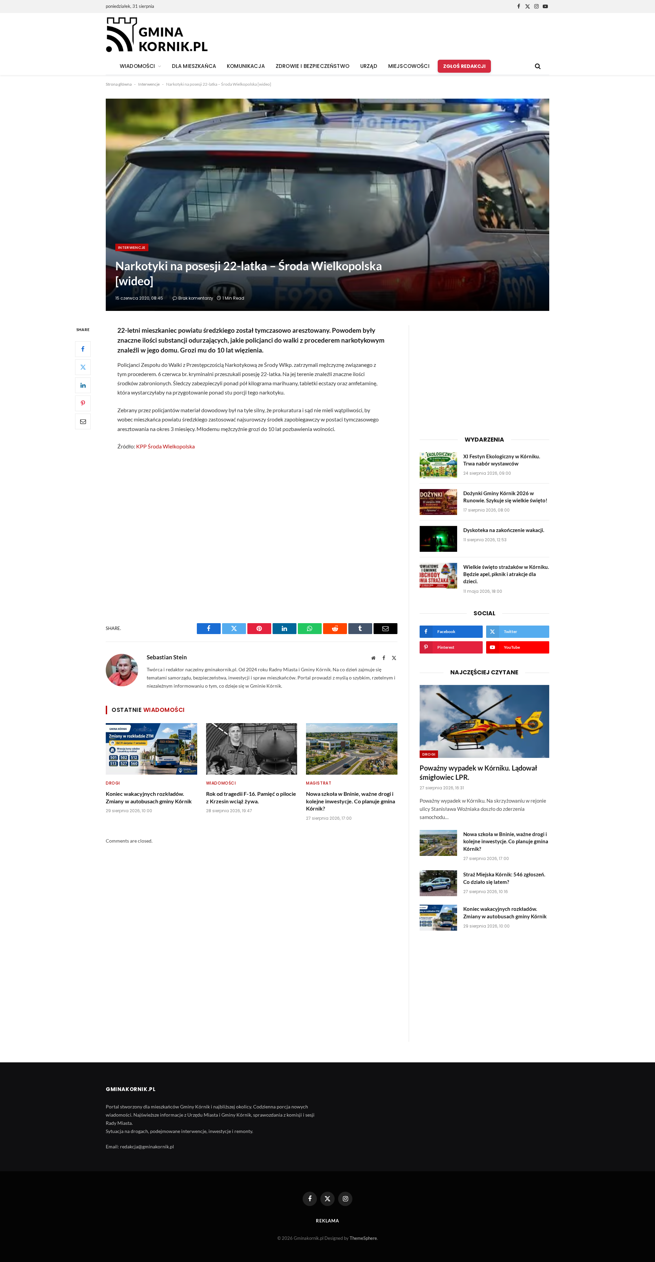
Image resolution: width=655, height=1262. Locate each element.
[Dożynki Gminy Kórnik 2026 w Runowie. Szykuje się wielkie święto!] (438, 502)
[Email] (83, 421)
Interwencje (149, 84)
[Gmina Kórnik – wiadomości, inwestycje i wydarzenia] (157, 35)
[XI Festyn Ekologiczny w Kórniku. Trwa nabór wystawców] (438, 465)
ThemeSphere (363, 1238)
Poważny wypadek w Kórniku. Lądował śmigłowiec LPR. (478, 772)
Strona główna (119, 84)
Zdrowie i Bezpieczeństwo (312, 66)
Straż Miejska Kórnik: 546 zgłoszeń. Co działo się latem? (504, 878)
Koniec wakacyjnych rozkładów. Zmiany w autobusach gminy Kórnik (149, 797)
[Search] (537, 66)
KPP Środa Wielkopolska (165, 446)
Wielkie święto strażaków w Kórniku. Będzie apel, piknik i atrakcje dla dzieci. (506, 574)
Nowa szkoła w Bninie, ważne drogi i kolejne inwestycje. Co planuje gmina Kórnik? (350, 801)
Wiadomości (221, 783)
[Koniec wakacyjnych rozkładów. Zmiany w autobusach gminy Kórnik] (151, 748)
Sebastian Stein (167, 657)
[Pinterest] (83, 403)
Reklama (327, 1220)
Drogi (113, 783)
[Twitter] (83, 367)
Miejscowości (409, 66)
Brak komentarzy (195, 298)
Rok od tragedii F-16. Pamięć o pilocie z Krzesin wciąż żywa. (251, 797)
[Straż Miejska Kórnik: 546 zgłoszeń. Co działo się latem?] (438, 883)
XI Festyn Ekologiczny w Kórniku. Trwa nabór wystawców (501, 460)
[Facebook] (83, 349)
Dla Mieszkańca (194, 66)
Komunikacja (246, 66)
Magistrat (318, 783)
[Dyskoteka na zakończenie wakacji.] (438, 539)
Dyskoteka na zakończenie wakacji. (503, 530)
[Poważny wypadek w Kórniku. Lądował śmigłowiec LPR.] (484, 721)
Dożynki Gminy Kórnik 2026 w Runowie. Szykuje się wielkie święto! (505, 496)
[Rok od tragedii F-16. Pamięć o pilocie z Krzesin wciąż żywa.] (251, 748)
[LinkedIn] (83, 385)
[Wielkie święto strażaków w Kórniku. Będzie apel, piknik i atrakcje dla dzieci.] (438, 576)
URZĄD (368, 66)
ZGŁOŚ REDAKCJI (464, 66)
